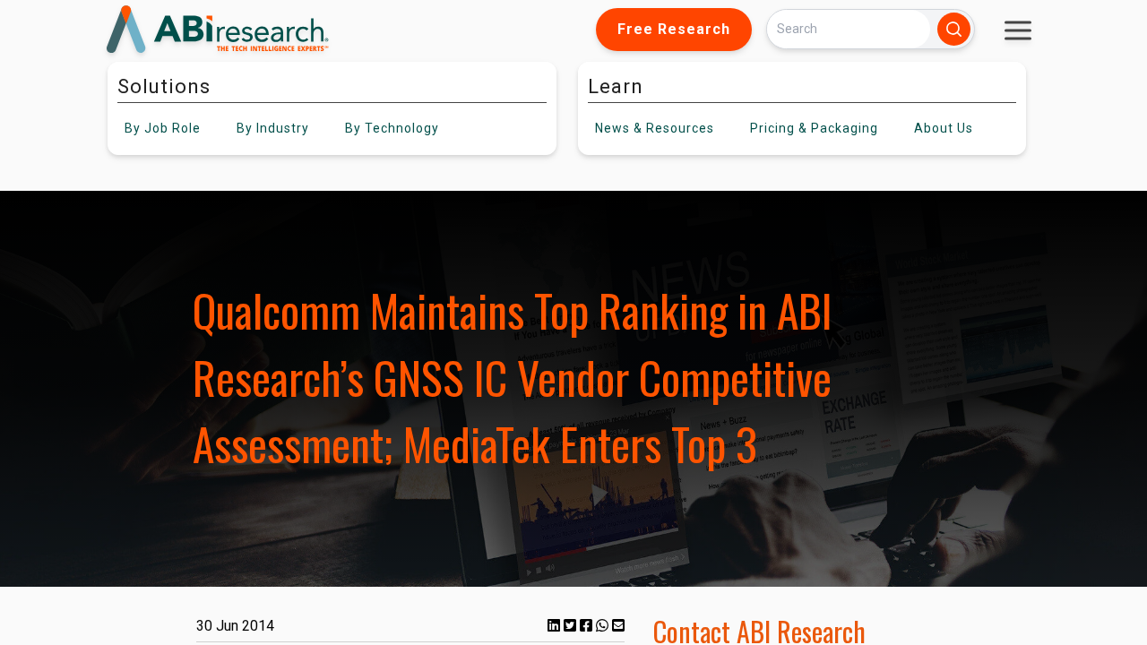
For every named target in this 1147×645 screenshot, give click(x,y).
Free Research (673, 29)
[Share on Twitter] (572, 625)
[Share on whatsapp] (604, 625)
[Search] (953, 29)
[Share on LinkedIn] (556, 625)
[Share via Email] (618, 625)
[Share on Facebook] (588, 625)
